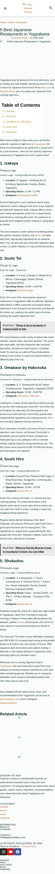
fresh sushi (46, 87)
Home (3, 22)
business (4, 860)
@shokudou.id (25, 604)
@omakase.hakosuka (28, 396)
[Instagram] (3, 851)
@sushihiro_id (25, 491)
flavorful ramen (7, 91)
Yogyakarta (5, 666)
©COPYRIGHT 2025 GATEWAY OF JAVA (21, 843)
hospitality (5, 869)
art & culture (6, 864)
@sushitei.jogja (25, 290)
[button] (5, 8)
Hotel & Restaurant (17, 22)
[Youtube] (10, 851)
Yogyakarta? (40, 144)
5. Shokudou (10, 132)
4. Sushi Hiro (10, 127)
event (3, 862)
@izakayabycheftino (28, 195)
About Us (4, 827)
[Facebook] (17, 851)
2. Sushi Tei (10, 116)
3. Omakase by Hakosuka (17, 121)
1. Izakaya (9, 111)
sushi (32, 498)
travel (3, 867)
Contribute (5, 829)
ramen (38, 235)
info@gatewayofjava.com (12, 837)
